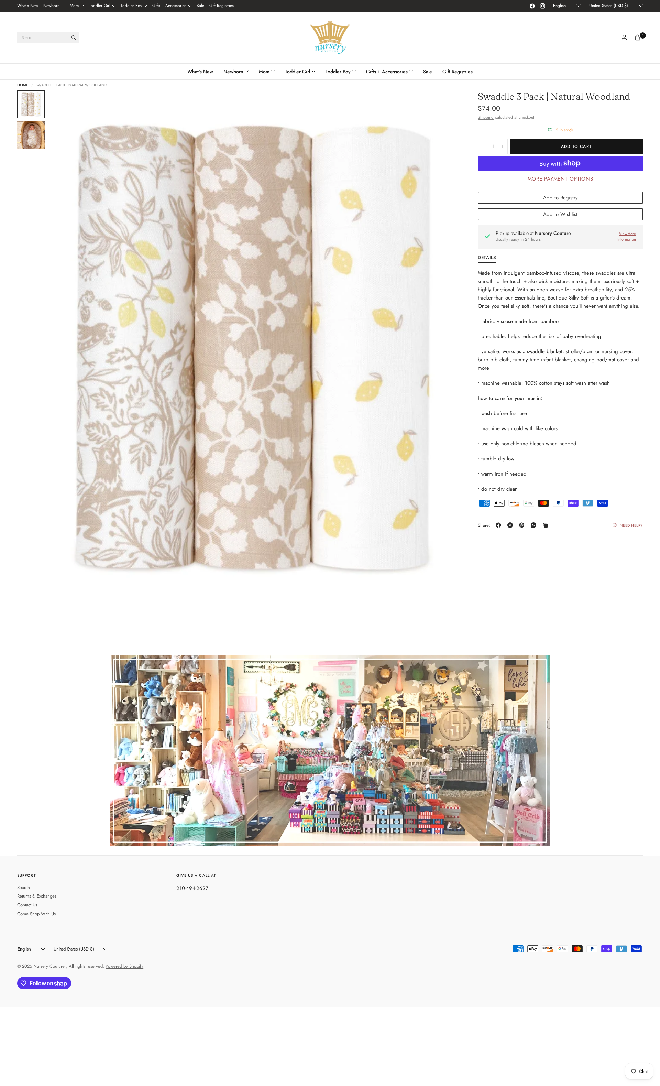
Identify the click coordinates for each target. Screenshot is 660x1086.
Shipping (486, 117)
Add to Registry (560, 197)
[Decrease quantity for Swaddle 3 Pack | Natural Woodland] (483, 146)
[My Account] (624, 37)
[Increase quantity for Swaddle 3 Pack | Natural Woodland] (502, 146)
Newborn (51, 5)
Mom (74, 5)
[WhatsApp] (535, 525)
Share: (484, 525)
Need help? (631, 525)
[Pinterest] (523, 525)
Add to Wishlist (560, 214)
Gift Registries (221, 5)
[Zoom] (442, 104)
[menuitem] (27, 6)
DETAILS (487, 258)
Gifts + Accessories (169, 5)
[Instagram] (542, 6)
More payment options (560, 178)
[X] (511, 525)
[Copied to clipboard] (546, 525)
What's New (27, 5)
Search (23, 887)
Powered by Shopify (124, 966)
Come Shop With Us (36, 914)
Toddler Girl (99, 5)
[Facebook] (532, 6)
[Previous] (65, 346)
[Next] (439, 346)
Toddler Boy (131, 5)
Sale (200, 5)
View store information (626, 236)
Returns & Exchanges (36, 896)
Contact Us (27, 905)
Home (22, 85)
